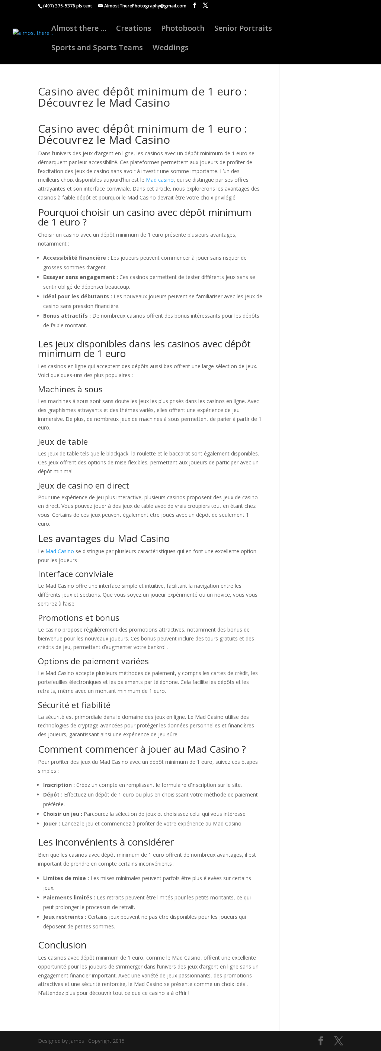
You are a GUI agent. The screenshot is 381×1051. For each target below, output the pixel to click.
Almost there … (78, 29)
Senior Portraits (243, 29)
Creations (133, 29)
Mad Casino (59, 551)
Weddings (171, 48)
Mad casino (160, 179)
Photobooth (183, 29)
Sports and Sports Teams (97, 48)
